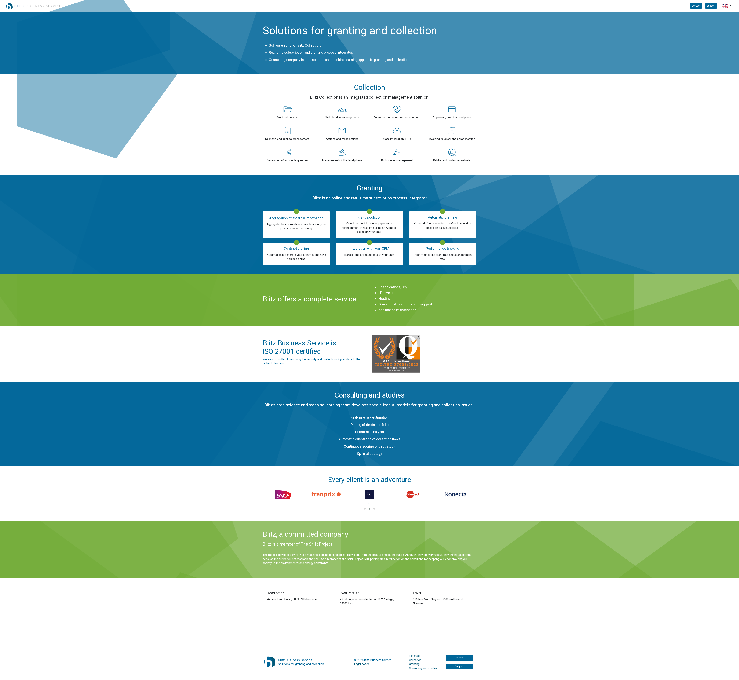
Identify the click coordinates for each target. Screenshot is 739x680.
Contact (696, 5)
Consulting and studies (423, 668)
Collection (415, 660)
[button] (726, 6)
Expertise (414, 655)
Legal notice (362, 664)
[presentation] (368, 504)
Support (711, 5)
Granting (414, 664)
